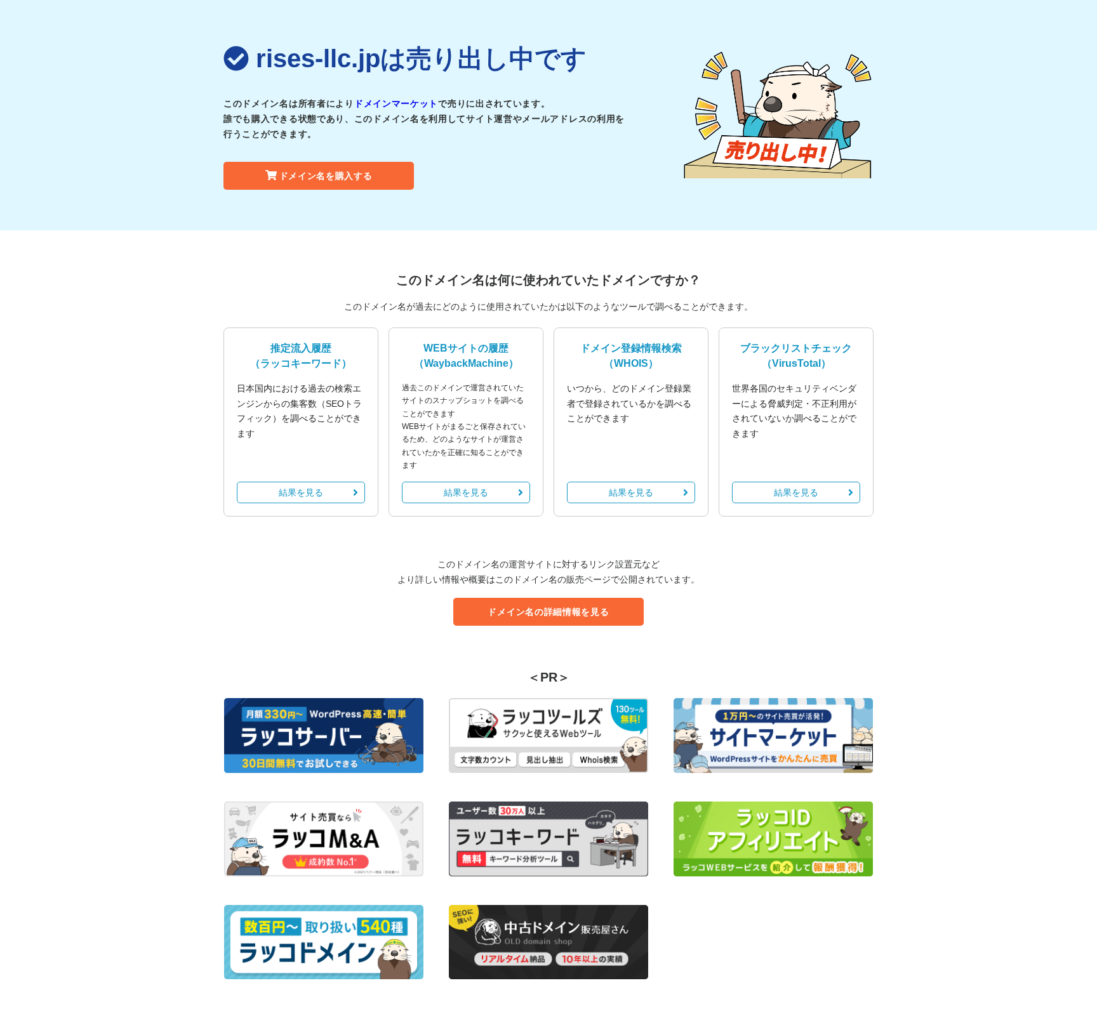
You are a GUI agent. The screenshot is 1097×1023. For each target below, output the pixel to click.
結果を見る (301, 492)
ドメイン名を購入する (326, 176)
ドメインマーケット (396, 103)
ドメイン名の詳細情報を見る (548, 612)
